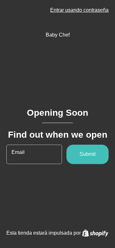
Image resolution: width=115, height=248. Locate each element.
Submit (88, 154)
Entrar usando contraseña (79, 10)
